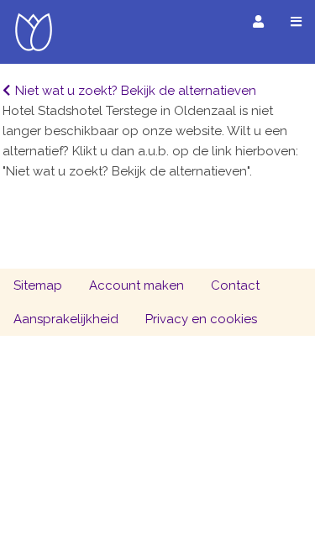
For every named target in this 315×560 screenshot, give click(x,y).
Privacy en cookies (201, 319)
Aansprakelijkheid (65, 319)
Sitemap (37, 285)
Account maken (136, 285)
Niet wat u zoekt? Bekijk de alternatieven (135, 90)
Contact (235, 285)
